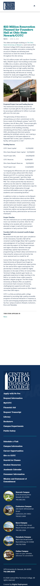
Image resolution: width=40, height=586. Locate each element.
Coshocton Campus (23, 506)
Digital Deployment (19, 584)
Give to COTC (9, 455)
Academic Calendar (12, 469)
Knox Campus (21, 523)
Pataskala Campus (23, 537)
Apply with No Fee (11, 393)
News (5, 317)
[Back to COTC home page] (17, 381)
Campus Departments (13, 426)
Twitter (25, 385)
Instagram (19, 385)
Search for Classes (12, 460)
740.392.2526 (21, 530)
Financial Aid (9, 407)
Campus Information (13, 446)
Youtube (12, 385)
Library (6, 417)
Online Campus (22, 551)
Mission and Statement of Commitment (15, 480)
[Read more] (20, 91)
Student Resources (12, 465)
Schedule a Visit (10, 441)
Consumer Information (14, 474)
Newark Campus (23, 492)
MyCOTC (7, 403)
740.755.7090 (21, 544)
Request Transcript (12, 412)
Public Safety (9, 431)
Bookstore (8, 421)
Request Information (13, 398)
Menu (34, 6)
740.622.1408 (21, 516)
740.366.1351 (20, 500)
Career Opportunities (13, 451)
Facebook (5, 385)
